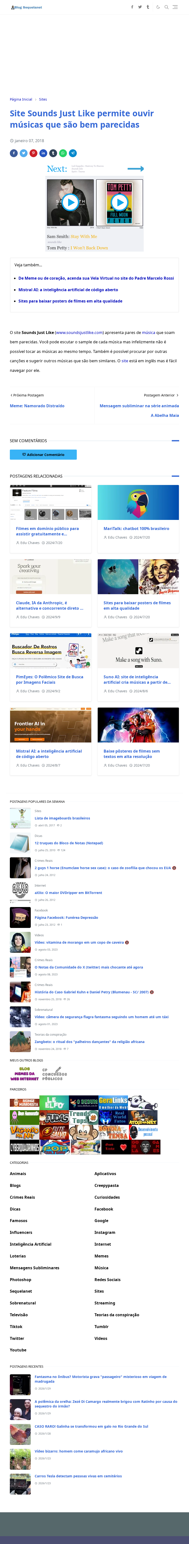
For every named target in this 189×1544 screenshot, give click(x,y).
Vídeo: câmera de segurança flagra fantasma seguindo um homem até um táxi (102, 1016)
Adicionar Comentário (45, 454)
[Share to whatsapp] (63, 153)
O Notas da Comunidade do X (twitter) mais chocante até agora (89, 967)
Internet (40, 885)
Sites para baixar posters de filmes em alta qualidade (70, 301)
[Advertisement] (94, 54)
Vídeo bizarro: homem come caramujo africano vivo (79, 1451)
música (148, 332)
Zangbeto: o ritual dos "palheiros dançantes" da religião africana (89, 1041)
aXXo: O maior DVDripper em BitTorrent (68, 892)
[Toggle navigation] (175, 7)
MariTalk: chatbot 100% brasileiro (136, 528)
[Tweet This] (24, 153)
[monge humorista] (24, 1102)
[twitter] (140, 7)
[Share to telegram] (73, 153)
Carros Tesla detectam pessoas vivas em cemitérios (78, 1476)
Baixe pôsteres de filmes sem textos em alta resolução (132, 753)
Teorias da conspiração (50, 1034)
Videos (39, 935)
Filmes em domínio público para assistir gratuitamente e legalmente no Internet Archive (47, 534)
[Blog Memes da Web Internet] (24, 1073)
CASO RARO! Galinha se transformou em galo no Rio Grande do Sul (91, 1426)
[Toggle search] (166, 7)
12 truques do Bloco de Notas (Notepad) (69, 843)
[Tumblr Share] (53, 153)
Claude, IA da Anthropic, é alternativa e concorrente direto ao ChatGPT (50, 608)
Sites (38, 811)
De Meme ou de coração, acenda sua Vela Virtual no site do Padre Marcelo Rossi (96, 278)
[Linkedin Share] (43, 153)
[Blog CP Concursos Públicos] (55, 1073)
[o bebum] (83, 1102)
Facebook (41, 910)
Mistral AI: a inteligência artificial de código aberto (68, 289)
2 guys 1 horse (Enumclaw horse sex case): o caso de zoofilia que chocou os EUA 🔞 (105, 867)
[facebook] (132, 7)
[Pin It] (33, 153)
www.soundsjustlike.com (79, 332)
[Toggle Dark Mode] (158, 7)
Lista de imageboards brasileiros (62, 818)
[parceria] (54, 1102)
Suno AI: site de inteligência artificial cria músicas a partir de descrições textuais (135, 682)
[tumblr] (148, 7)
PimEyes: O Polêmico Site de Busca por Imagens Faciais (49, 679)
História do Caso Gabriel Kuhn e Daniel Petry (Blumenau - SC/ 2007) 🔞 (94, 992)
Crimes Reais (44, 861)
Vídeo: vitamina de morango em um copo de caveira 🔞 (82, 942)
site (125, 360)
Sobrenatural (44, 1010)
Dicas (38, 836)
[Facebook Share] (14, 153)
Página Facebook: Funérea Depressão (66, 917)
